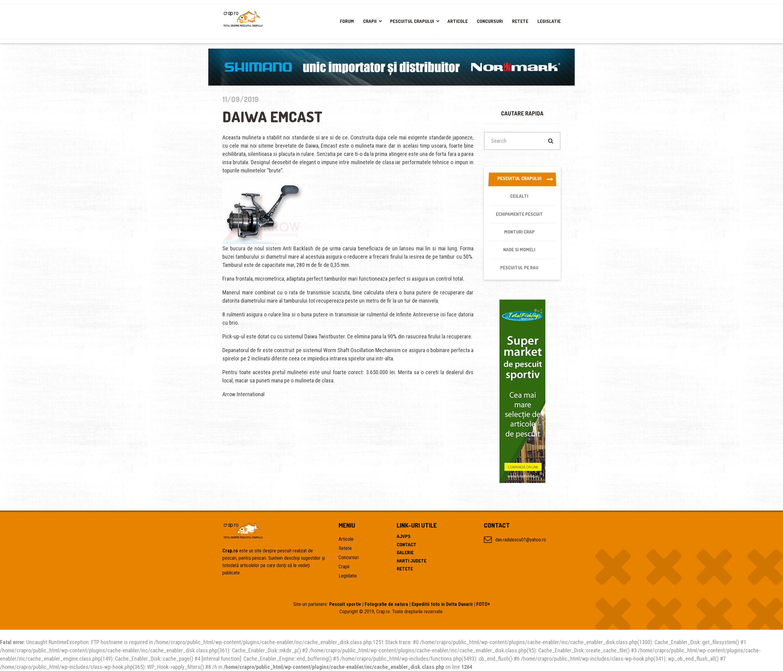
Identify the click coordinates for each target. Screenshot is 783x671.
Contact (406, 544)
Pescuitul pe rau (519, 268)
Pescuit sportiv (345, 604)
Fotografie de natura (386, 604)
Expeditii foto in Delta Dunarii (442, 604)
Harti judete (411, 561)
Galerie (405, 552)
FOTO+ (483, 604)
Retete (520, 21)
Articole (457, 21)
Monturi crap (519, 232)
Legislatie (549, 21)
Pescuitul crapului (519, 178)
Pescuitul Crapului (412, 21)
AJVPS (403, 536)
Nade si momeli (519, 250)
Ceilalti (519, 196)
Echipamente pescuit (519, 214)
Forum (347, 21)
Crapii (370, 21)
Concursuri (490, 21)
